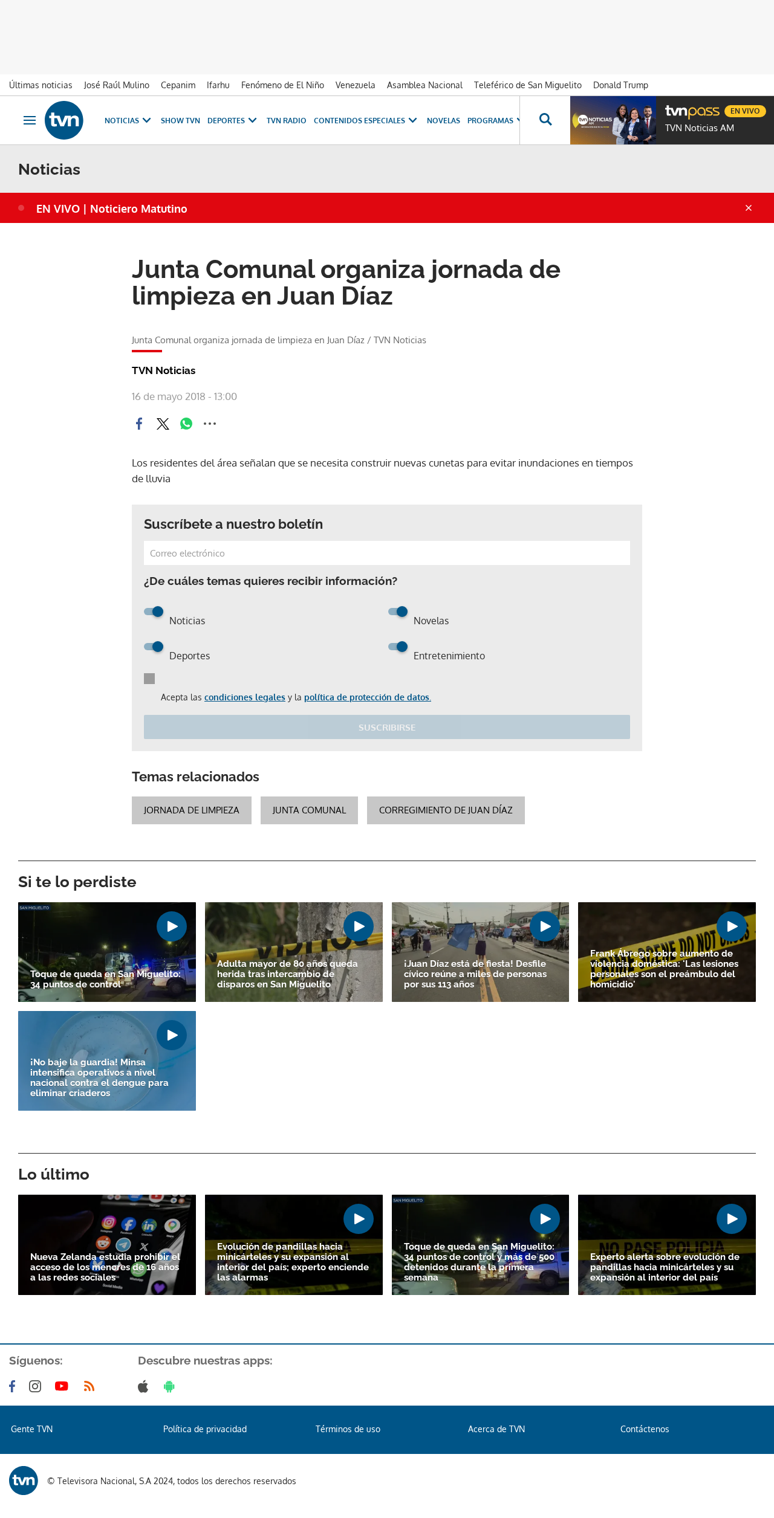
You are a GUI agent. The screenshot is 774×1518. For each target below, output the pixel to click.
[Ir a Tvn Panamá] (64, 120)
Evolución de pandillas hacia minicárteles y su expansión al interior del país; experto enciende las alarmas (293, 1262)
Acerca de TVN (496, 1429)
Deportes (226, 120)
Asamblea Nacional (425, 85)
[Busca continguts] (544, 120)
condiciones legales (244, 697)
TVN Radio (287, 120)
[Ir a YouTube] (64, 1386)
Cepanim (178, 85)
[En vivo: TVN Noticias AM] (613, 120)
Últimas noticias (41, 85)
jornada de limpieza (191, 810)
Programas (490, 120)
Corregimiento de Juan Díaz (446, 810)
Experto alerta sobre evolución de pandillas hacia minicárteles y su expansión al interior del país (665, 1267)
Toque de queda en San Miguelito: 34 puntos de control (105, 979)
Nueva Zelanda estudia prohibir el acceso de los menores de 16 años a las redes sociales (105, 1267)
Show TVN (180, 120)
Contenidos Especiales (359, 120)
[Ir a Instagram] (37, 1386)
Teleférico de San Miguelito (528, 85)
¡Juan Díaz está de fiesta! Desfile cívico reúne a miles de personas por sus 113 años (475, 974)
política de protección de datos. (367, 697)
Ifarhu (218, 85)
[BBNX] (23, 1480)
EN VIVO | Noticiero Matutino (111, 208)
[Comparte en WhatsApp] (186, 424)
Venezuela (356, 85)
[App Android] (171, 1386)
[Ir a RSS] (92, 1386)
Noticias (122, 120)
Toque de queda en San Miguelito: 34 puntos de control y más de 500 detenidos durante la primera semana (479, 1262)
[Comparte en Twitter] (163, 424)
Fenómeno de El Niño (282, 85)
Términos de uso (348, 1429)
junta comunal (309, 810)
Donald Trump (620, 85)
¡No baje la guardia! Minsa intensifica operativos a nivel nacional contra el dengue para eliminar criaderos (99, 1078)
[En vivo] (675, 106)
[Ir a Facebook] (14, 1386)
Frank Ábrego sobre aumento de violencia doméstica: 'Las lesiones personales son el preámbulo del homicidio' (664, 969)
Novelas (443, 120)
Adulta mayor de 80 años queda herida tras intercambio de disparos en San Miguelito (287, 974)
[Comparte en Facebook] (139, 424)
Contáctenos (644, 1429)
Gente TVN (32, 1429)
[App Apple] (145, 1386)
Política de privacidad (205, 1429)
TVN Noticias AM (699, 128)
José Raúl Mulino (116, 85)
